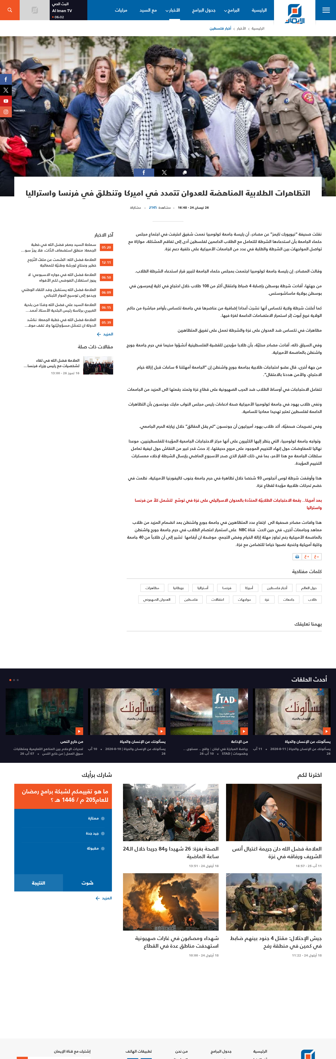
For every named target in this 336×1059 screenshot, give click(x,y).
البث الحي (60, 4)
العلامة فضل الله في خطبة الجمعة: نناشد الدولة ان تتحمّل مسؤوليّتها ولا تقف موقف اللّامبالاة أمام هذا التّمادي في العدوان (60, 322)
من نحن (181, 1051)
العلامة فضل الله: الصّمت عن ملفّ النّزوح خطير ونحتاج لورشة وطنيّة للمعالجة (62, 262)
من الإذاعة (239, 741)
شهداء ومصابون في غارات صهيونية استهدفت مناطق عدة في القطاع (177, 942)
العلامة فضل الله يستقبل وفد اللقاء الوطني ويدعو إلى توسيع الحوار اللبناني (59, 292)
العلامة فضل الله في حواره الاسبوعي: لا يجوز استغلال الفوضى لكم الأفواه (62, 277)
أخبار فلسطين (220, 28)
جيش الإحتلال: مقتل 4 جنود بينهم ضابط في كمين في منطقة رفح (276, 942)
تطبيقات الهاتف (139, 1051)
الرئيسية (258, 28)
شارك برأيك (97, 774)
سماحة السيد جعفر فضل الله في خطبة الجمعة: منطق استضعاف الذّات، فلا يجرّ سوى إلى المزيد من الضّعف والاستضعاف (59, 247)
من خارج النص (72, 741)
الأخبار (241, 28)
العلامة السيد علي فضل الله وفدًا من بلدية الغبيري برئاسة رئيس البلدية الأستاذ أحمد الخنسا (60, 307)
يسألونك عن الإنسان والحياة (308, 741)
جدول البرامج (221, 1051)
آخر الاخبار (103, 235)
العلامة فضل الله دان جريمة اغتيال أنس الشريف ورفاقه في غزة (277, 852)
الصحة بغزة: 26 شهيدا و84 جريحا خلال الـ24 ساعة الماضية (171, 852)
